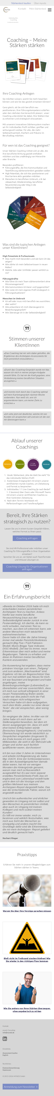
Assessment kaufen (10, 1053)
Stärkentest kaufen (21, 3)
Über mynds (40, 3)
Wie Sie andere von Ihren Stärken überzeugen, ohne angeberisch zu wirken (27, 1010)
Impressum (7, 1070)
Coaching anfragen (27, 538)
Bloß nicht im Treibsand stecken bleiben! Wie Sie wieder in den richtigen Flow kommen (27, 960)
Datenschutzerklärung (11, 1068)
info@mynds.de (8, 1033)
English (5, 1055)
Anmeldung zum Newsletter (19, 1086)
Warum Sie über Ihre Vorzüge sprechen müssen (27, 911)
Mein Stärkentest (37, 8)
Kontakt (22, 8)
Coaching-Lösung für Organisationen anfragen (27, 568)
